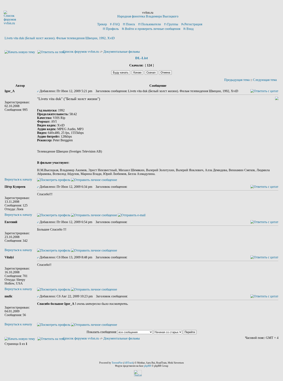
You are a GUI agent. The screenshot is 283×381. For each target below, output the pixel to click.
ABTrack (128, 362)
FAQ (116, 24)
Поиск (130, 24)
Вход (190, 29)
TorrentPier (117, 362)
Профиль (112, 29)
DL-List (141, 58)
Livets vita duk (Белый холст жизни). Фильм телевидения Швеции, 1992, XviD (60, 38)
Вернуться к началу (18, 179)
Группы (172, 24)
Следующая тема (265, 80)
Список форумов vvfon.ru (81, 51)
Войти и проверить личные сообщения (152, 29)
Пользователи (151, 24)
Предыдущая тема (237, 80)
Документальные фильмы (121, 51)
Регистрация (193, 24)
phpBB (147, 365)
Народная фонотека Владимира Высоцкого (147, 16)
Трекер (102, 24)
